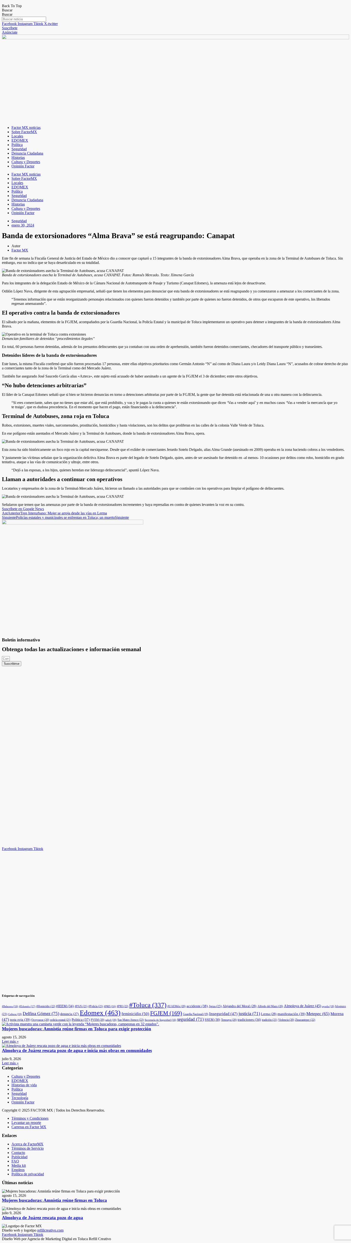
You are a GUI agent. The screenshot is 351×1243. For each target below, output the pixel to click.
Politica (81, 1019)
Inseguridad (223, 1014)
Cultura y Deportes (25, 162)
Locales (17, 136)
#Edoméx (27, 1006)
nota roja (20, 1019)
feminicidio (135, 1014)
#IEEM (65, 1006)
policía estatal (60, 1020)
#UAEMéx (176, 1006)
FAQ (15, 1161)
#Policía (95, 1006)
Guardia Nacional (195, 1014)
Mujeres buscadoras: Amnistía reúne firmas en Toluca (54, 1200)
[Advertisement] (52, 737)
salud (111, 1019)
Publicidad (19, 1157)
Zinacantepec (305, 1020)
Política (17, 145)
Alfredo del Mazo (270, 1006)
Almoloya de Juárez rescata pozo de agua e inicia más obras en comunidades (77, 1050)
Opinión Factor (22, 166)
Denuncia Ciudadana (27, 153)
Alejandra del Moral (239, 1006)
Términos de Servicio (27, 1148)
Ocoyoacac (40, 1020)
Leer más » (10, 1041)
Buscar (7, 10)
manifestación (291, 1014)
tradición (269, 1020)
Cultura (15, 1014)
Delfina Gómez (41, 1013)
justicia (249, 1013)
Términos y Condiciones (29, 1118)
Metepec (318, 1013)
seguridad (190, 1019)
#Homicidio (45, 1006)
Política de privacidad (27, 1174)
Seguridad (19, 149)
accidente (197, 1006)
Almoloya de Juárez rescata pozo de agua (42, 1217)
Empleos (18, 1170)
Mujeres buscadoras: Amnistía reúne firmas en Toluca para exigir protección (76, 1028)
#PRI (122, 1006)
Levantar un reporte (26, 1123)
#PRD (110, 1006)
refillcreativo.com (50, 1230)
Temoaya (229, 1020)
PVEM (97, 1020)
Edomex (100, 1013)
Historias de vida (24, 1085)
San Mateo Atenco (130, 1020)
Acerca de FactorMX (27, 1144)
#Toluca (147, 1005)
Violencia (286, 1020)
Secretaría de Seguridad (160, 1020)
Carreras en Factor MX (28, 1127)
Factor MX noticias (26, 128)
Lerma (269, 1014)
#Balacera (10, 1006)
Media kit (18, 1165)
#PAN (81, 1006)
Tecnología (19, 1098)
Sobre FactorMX (24, 132)
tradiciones (249, 1020)
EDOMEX (19, 140)
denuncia (69, 1014)
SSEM (212, 1020)
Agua (215, 1006)
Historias (18, 158)
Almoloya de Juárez (302, 1006)
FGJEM (166, 1013)
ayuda (328, 1006)
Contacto (18, 1153)
